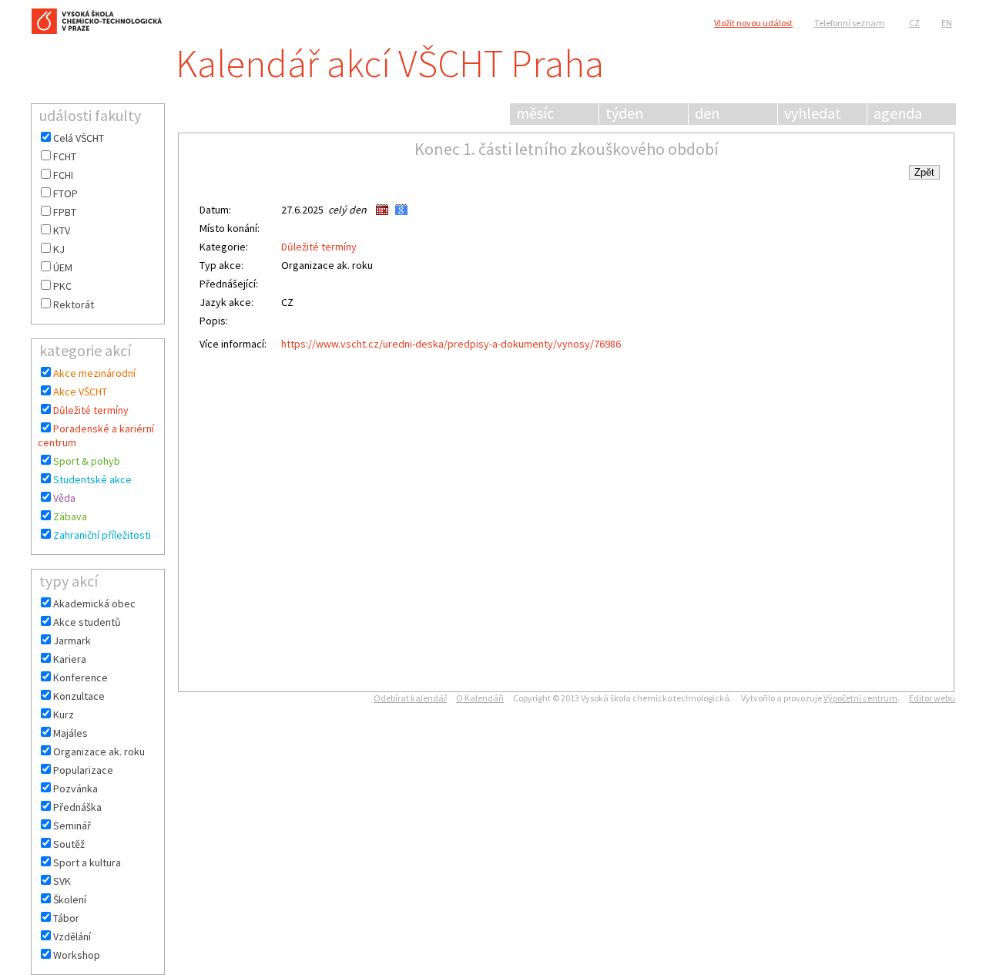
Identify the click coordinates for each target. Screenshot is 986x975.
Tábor (66, 918)
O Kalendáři (480, 698)
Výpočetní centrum (860, 698)
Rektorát (73, 304)
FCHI (63, 175)
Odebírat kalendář (410, 698)
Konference (80, 677)
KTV (61, 230)
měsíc (535, 113)
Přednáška (77, 807)
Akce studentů (87, 622)
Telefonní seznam (849, 23)
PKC (62, 286)
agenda (898, 113)
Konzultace (79, 696)
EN (946, 23)
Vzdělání (72, 936)
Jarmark (72, 640)
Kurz (63, 714)
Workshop (76, 955)
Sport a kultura (87, 862)
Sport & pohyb (86, 461)
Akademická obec (94, 603)
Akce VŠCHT (80, 391)
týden (624, 113)
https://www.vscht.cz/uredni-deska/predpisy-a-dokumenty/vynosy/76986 (451, 344)
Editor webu (932, 698)
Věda (64, 498)
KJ (59, 249)
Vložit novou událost (753, 23)
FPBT (64, 212)
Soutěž (69, 844)
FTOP (65, 193)
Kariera (69, 659)
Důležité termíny (91, 410)
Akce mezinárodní (94, 373)
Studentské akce (92, 479)
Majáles (70, 733)
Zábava (70, 516)
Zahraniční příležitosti (102, 535)
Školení (69, 899)
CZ (914, 23)
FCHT (64, 156)
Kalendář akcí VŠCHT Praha (390, 63)
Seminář (72, 825)
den (707, 113)
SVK (62, 881)
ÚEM (62, 267)
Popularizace (83, 770)
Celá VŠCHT (78, 138)
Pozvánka (75, 788)
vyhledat (812, 113)
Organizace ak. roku (99, 751)
